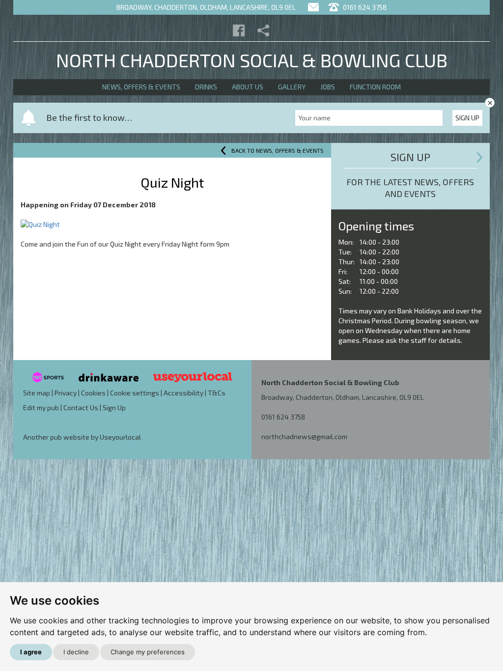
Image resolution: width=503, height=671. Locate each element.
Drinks (206, 87)
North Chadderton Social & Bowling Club (251, 60)
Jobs (327, 87)
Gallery (292, 87)
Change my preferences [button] (148, 652)
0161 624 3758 (364, 7)
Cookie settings (134, 393)
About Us (247, 87)
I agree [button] (31, 652)
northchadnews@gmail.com (304, 436)
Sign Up (467, 117)
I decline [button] (76, 652)
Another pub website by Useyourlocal (82, 437)
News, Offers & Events (141, 87)
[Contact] (313, 7)
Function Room (375, 87)
